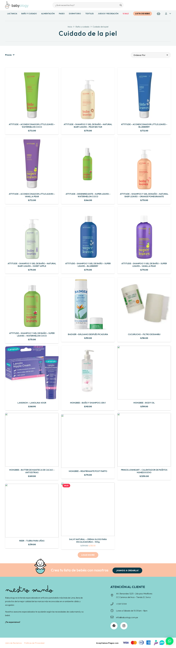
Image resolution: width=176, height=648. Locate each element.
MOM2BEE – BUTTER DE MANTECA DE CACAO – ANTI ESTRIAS (32, 471)
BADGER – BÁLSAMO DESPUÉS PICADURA (88, 334)
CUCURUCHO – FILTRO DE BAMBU (144, 334)
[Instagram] (123, 625)
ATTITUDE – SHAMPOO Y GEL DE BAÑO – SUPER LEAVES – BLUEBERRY (88, 264)
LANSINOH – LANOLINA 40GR (32, 402)
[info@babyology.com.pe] (113, 617)
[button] (168, 14)
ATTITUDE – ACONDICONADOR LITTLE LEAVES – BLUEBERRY (144, 125)
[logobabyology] (16, 4)
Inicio (70, 26)
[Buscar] (121, 5)
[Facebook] (114, 625)
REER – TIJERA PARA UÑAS (31, 540)
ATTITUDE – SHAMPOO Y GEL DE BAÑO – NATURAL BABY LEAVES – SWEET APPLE (32, 264)
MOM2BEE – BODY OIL (144, 402)
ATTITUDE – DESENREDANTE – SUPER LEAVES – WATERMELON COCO (88, 195)
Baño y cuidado (82, 26)
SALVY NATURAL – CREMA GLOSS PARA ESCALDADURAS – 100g (88, 540)
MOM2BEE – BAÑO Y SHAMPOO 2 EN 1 (88, 402)
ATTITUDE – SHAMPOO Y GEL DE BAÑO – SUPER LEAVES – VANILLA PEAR (144, 264)
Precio (8, 55)
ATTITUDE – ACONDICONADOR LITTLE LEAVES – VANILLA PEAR (32, 195)
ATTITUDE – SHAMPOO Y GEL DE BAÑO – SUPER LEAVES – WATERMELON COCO (32, 334)
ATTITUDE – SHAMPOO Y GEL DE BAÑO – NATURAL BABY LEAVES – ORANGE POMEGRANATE (144, 195)
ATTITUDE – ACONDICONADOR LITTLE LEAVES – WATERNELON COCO (32, 125)
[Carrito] (158, 13)
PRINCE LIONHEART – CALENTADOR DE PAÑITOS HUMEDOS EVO (144, 471)
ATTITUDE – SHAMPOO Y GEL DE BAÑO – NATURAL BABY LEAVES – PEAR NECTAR (88, 125)
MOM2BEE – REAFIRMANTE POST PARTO (88, 471)
